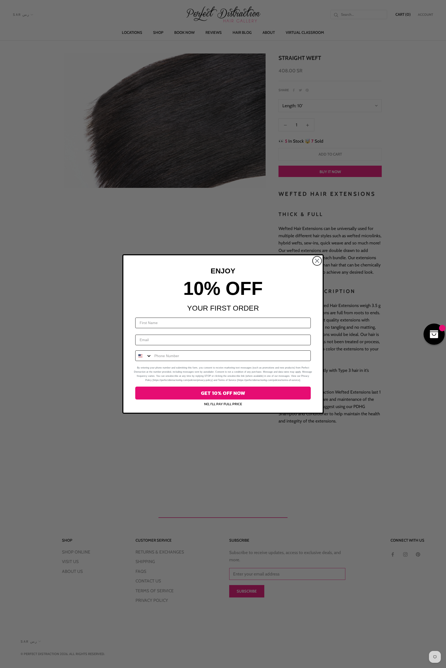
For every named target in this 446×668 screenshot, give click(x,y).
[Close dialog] (317, 260)
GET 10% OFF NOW (223, 393)
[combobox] (144, 356)
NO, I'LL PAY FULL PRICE (223, 404)
